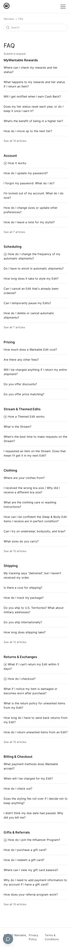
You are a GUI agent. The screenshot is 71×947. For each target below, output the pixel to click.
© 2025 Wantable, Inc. (15, 937)
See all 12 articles (15, 642)
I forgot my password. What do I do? (29, 183)
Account (10, 156)
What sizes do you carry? (21, 541)
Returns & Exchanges (20, 657)
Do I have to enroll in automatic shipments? (34, 268)
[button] (63, 6)
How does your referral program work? (31, 894)
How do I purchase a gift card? (25, 850)
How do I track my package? (24, 597)
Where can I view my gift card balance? (31, 870)
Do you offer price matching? (24, 394)
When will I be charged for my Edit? (28, 778)
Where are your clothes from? (24, 478)
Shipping (11, 566)
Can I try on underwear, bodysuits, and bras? (34, 531)
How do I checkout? (22, 679)
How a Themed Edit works (26, 416)
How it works (17, 163)
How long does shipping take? (25, 632)
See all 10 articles (15, 141)
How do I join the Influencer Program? (34, 840)
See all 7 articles (14, 232)
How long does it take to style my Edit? (31, 278)
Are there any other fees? (21, 359)
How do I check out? (18, 788)
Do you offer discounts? (20, 384)
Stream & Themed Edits (22, 409)
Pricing (9, 342)
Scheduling (12, 247)
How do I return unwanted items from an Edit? (36, 732)
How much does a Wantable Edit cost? (30, 349)
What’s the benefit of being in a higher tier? (33, 121)
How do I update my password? (26, 173)
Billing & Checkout (18, 757)
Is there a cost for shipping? (23, 587)
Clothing (10, 470)
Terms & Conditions (52, 937)
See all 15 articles (15, 742)
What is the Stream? (17, 426)
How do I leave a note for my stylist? (29, 222)
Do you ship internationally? (23, 622)
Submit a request (15, 53)
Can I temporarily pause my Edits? (27, 303)
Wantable (9, 18)
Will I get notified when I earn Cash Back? (32, 96)
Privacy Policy (33, 937)
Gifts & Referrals (17, 832)
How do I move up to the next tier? (28, 131)
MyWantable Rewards (21, 60)
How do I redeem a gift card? (24, 860)
